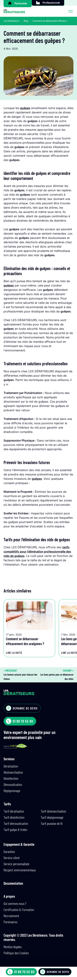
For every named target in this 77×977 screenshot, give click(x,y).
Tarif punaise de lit (51, 823)
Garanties (9, 851)
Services (9, 759)
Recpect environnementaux (20, 870)
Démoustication (13, 784)
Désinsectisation (13, 772)
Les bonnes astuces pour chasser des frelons (20, 674)
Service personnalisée (16, 864)
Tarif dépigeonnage (52, 817)
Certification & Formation (19, 909)
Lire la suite (14, 652)
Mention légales (12, 947)
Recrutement (11, 916)
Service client (12, 857)
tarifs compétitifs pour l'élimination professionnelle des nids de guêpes (37, 551)
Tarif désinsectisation (53, 811)
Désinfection (11, 778)
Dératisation (11, 766)
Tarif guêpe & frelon (15, 829)
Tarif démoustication (16, 823)
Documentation (13, 883)
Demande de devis (58, 971)
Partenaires (10, 922)
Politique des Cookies (16, 953)
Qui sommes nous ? (15, 903)
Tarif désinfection (14, 817)
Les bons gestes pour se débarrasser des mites (56, 674)
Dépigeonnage (12, 790)
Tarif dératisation (14, 811)
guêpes (25, 108)
